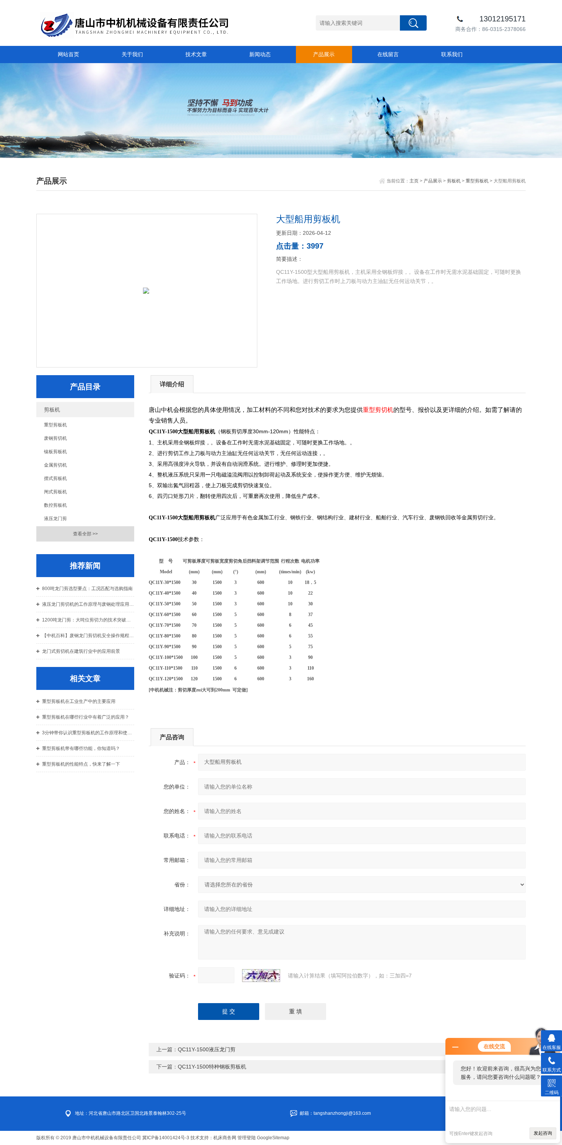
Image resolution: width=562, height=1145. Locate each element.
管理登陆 (246, 1137)
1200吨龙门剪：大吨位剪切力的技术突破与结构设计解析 (88, 620)
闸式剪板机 (55, 491)
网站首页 (68, 54)
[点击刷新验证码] (261, 975)
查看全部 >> (85, 534)
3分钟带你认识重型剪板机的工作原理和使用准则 (88, 732)
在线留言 (388, 54)
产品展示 (324, 54)
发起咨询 (543, 1133)
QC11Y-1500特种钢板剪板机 (212, 1067)
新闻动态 (260, 54)
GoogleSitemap (273, 1137)
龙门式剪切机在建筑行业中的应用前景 (81, 651)
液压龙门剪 (55, 518)
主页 (414, 181)
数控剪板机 (55, 505)
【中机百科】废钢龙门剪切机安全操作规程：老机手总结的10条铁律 (88, 635)
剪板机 (454, 181)
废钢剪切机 (55, 438)
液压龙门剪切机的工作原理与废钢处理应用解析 (88, 604)
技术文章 (196, 54)
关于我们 (132, 54)
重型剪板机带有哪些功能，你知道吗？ (81, 748)
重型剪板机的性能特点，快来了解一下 (81, 764)
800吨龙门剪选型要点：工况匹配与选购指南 (87, 588)
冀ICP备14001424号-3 (165, 1137)
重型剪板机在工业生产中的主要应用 (78, 701)
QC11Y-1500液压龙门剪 (207, 1049)
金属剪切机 (55, 465)
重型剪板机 (477, 181)
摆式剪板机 (55, 478)
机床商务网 (224, 1137)
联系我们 (452, 54)
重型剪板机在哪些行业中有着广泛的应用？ (85, 717)
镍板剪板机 (55, 451)
